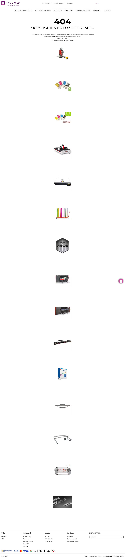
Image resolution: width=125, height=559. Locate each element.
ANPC (3, 539)
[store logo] (10, 3)
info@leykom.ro (58, 3)
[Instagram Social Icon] (112, 551)
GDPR (86, 556)
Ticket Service (49, 539)
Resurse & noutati (82, 10)
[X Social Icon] (107, 551)
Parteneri (3, 536)
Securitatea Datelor (119, 556)
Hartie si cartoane (43, 10)
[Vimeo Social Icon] (117, 551)
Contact (107, 10)
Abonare (93, 537)
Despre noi (70, 536)
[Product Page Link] (62, 64)
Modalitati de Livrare (72, 541)
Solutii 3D (58, 10)
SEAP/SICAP (97, 10)
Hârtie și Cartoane (28, 541)
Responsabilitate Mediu (95, 556)
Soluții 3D (26, 544)
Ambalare (68, 10)
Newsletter (70, 3)
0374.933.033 (46, 3)
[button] (121, 281)
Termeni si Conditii (107, 556)
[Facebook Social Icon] (102, 551)
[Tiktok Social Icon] (122, 551)
